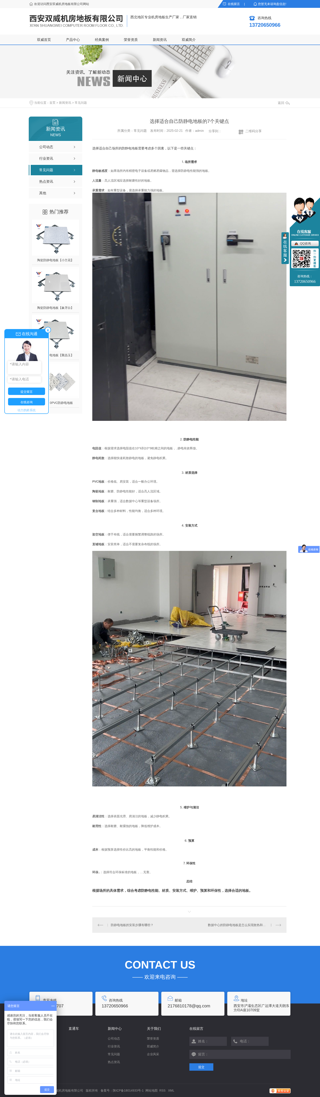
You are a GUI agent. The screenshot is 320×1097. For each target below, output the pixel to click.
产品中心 (73, 40)
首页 (52, 102)
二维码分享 (253, 131)
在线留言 (234, 4)
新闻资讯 (160, 40)
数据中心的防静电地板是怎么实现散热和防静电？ (241, 925)
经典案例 (102, 40)
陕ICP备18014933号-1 (128, 1090)
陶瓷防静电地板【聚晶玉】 (55, 355)
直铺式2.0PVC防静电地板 (55, 403)
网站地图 (151, 1090)
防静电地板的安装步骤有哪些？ (132, 925)
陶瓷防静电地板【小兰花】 (55, 260)
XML (171, 1090)
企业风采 (153, 1054)
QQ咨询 (305, 243)
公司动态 (114, 1038)
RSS (162, 1090)
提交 (201, 1067)
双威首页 (44, 40)
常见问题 (81, 102)
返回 (281, 103)
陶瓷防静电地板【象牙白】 (55, 307)
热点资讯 (114, 1062)
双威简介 (189, 40)
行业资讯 (114, 1046)
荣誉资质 (131, 40)
